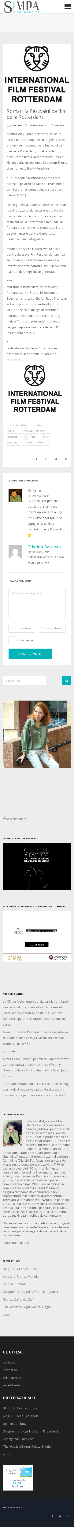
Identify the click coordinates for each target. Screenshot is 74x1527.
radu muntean (35, 442)
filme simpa (16, 125)
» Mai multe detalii (16, 1243)
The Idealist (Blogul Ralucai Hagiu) (27, 1307)
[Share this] (36, 459)
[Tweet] (56, 459)
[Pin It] (66, 459)
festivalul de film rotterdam (26, 434)
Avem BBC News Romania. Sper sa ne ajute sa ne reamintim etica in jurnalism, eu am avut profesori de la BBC (35, 1038)
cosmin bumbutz (15, 1284)
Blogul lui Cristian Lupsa (20, 1269)
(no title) (9, 1051)
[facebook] (52, 1516)
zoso (6, 1314)
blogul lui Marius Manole (21, 1276)
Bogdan (35, 490)
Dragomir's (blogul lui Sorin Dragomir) (30, 1292)
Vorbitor (56, 304)
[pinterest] (67, 1516)
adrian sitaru (19, 425)
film (32, 437)
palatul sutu (11, 1385)
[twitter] (60, 1516)
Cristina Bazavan (37, 125)
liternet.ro (10, 1370)
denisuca (9, 1362)
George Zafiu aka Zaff (18, 1299)
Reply (46, 496)
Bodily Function (38, 168)
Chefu (39, 298)
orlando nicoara (14, 1378)
